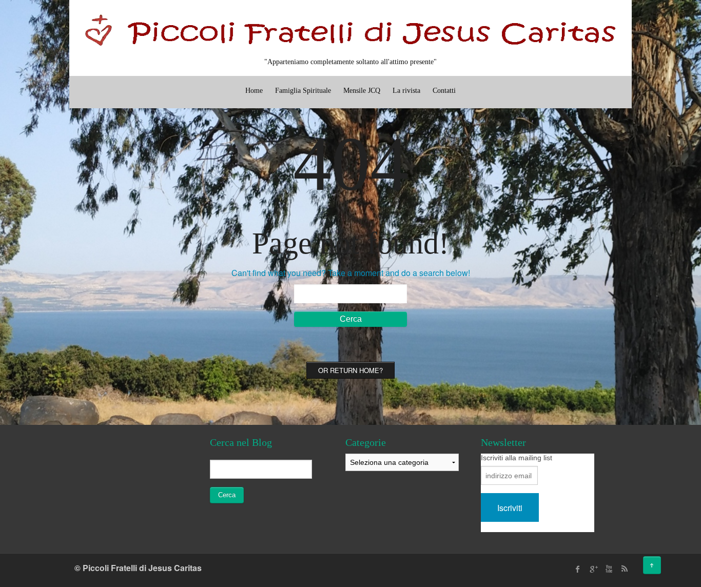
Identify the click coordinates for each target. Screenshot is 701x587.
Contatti (444, 90)
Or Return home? (350, 370)
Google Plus (593, 569)
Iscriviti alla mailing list (516, 458)
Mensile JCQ (361, 90)
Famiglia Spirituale (303, 90)
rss (624, 569)
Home (254, 90)
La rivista (406, 90)
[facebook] (578, 569)
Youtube (608, 569)
